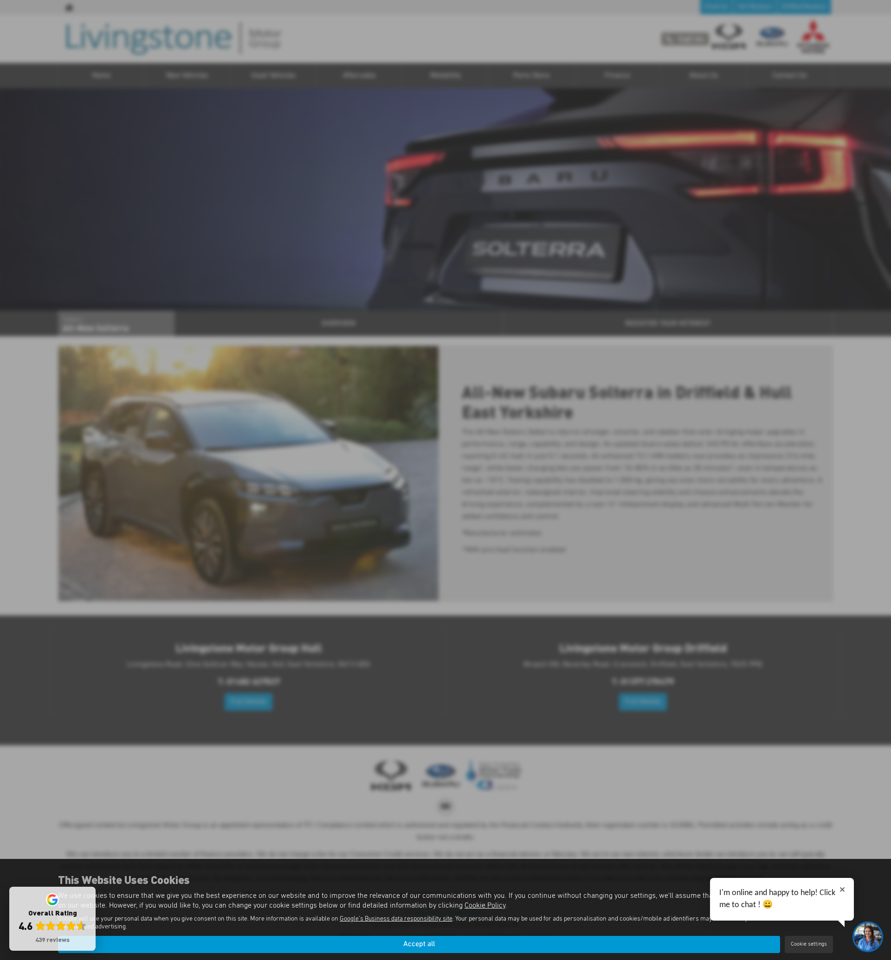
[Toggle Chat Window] (868, 937)
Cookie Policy (485, 905)
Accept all (419, 944)
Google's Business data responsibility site (396, 918)
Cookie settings (809, 944)
